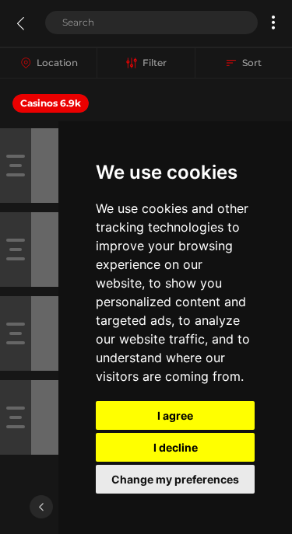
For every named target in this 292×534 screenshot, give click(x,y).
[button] (273, 22)
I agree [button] (175, 415)
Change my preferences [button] (175, 479)
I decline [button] (175, 447)
